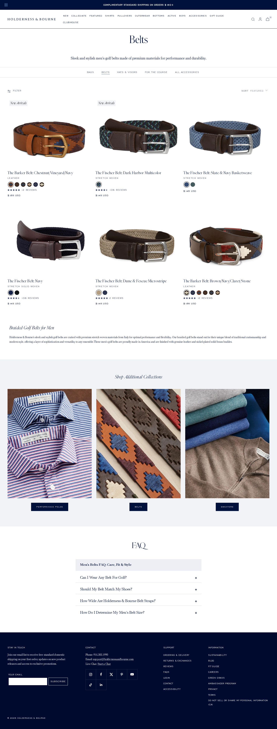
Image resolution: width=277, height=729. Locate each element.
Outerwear (142, 15)
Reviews (168, 666)
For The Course (156, 72)
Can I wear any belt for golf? (103, 578)
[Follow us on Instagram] (91, 674)
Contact (168, 683)
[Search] (253, 19)
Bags (90, 72)
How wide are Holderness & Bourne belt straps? (118, 601)
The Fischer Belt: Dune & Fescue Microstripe (131, 281)
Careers (213, 672)
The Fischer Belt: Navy (25, 281)
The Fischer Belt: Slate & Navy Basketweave (217, 173)
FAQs (166, 672)
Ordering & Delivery (176, 655)
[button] (254, 90)
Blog (211, 660)
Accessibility (171, 689)
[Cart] (267, 19)
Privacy (212, 689)
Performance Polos (49, 507)
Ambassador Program (222, 683)
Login (166, 677)
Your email (15, 674)
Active (172, 15)
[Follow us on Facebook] (101, 674)
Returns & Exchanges (177, 660)
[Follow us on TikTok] (91, 685)
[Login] (260, 19)
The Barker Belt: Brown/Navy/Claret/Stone (217, 281)
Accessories (198, 15)
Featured (96, 15)
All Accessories (187, 72)
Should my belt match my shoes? (106, 589)
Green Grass (216, 677)
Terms (212, 694)
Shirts (109, 15)
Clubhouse (71, 22)
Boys (182, 15)
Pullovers (125, 15)
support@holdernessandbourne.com (113, 659)
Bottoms (159, 15)
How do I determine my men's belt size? (112, 613)
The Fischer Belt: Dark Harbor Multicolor (128, 173)
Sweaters (227, 507)
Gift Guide (217, 15)
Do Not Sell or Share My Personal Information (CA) (238, 702)
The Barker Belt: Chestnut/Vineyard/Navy (40, 173)
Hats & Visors (127, 72)
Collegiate (78, 15)
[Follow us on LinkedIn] (101, 685)
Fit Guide (213, 666)
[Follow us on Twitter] (111, 674)
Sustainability (217, 655)
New (65, 15)
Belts (106, 72)
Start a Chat (104, 664)
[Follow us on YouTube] (132, 674)
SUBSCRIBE (58, 681)
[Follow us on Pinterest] (122, 674)
